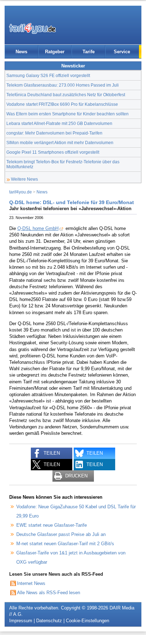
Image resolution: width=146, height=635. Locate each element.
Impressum (20, 620)
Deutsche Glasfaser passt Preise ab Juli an (61, 534)
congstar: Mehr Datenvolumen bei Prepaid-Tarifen (54, 133)
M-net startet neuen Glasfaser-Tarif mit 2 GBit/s (65, 543)
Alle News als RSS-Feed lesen (48, 592)
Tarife (89, 51)
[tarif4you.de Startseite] (32, 28)
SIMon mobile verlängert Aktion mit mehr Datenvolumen (59, 142)
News (21, 51)
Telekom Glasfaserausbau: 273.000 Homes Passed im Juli (62, 85)
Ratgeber (54, 51)
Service (122, 51)
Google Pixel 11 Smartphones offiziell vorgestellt (52, 152)
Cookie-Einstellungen (87, 620)
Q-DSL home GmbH (37, 228)
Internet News (31, 583)
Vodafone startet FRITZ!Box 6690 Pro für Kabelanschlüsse (62, 104)
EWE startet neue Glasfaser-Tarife (51, 525)
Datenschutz (49, 620)
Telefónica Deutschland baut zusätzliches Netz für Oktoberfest (65, 94)
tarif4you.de (20, 192)
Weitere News (24, 179)
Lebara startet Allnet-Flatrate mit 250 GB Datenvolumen (59, 123)
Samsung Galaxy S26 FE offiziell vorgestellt (48, 75)
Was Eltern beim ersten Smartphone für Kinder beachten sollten (67, 113)
